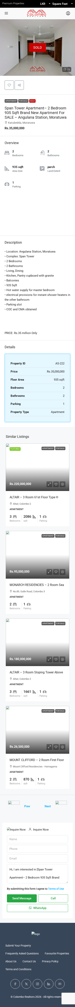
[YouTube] (60, 984)
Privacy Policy (50, 961)
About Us (10, 961)
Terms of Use (56, 888)
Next (48, 806)
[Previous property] (14, 806)
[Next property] (61, 806)
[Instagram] (37, 984)
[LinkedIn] (48, 984)
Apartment (11, 101)
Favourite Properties (57, 953)
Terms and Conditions (18, 969)
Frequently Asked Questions (22, 953)
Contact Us (29, 961)
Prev (27, 806)
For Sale (23, 101)
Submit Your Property (18, 945)
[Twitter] (26, 984)
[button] (9, 85)
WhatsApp (39, 908)
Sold (32, 101)
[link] (37, 467)
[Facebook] (15, 984)
